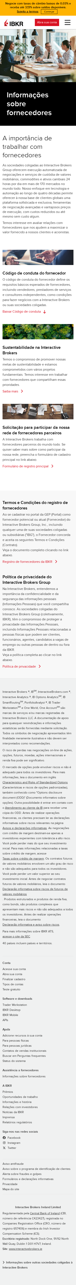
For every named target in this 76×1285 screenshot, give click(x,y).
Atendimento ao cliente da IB (24, 808)
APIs (5, 1020)
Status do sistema (14, 1061)
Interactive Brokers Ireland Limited (38, 1207)
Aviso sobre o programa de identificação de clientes (37, 1169)
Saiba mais (11, 391)
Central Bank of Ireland (45, 1213)
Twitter (11, 1148)
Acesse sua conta (14, 969)
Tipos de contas (13, 984)
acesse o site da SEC (16, 936)
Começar (49, 11)
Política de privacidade (20, 666)
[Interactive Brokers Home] (13, 22)
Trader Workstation (15, 1005)
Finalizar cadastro (14, 979)
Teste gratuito (11, 989)
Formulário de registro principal (26, 466)
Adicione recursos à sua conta (22, 1035)
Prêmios (8, 1092)
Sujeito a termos (27, 11)
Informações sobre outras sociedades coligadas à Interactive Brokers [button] (38, 1265)
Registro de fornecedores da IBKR (28, 562)
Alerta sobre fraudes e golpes (22, 1174)
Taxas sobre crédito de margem (23, 858)
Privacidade (10, 1184)
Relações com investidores (20, 1107)
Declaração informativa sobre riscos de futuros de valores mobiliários (35, 891)
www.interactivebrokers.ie (25, 1249)
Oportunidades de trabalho (20, 1097)
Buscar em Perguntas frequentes (24, 1056)
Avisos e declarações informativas (25, 828)
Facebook (13, 1138)
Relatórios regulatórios (17, 1122)
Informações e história (17, 1102)
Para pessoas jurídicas (17, 1046)
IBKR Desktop (11, 1010)
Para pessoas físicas (16, 1040)
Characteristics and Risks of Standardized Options (35, 782)
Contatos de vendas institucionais (24, 1051)
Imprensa (9, 1117)
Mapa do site (11, 1189)
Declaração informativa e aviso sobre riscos (31, 924)
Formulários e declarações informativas (28, 1179)
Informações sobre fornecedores (24, 1076)
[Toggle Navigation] (67, 22)
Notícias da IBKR (13, 1112)
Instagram (13, 1143)
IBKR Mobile (10, 1015)
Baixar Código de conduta (22, 311)
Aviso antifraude (13, 1164)
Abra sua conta (47, 22)
